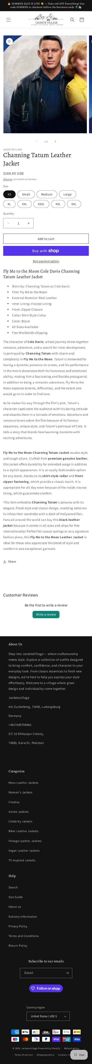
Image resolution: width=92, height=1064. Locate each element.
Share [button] (12, 561)
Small (26, 194)
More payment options (46, 261)
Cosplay (14, 802)
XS (9, 194)
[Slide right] (55, 141)
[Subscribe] (67, 973)
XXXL (41, 204)
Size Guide (16, 897)
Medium (47, 194)
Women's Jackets (21, 792)
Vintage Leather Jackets (25, 841)
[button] (8, 20)
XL (9, 204)
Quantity (8, 213)
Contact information (69, 1054)
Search (13, 887)
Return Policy (18, 945)
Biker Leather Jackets (24, 831)
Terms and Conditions (24, 936)
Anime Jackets (19, 812)
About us (15, 907)
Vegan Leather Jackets (24, 850)
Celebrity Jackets (20, 821)
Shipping (7, 179)
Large (68, 194)
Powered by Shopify (49, 1048)
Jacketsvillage (29, 1048)
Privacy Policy (18, 926)
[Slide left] (36, 141)
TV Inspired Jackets (22, 860)
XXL (24, 204)
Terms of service (24, 1054)
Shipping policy (45, 1054)
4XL (58, 204)
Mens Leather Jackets (24, 783)
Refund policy (71, 1048)
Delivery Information (23, 916)
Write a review (46, 614)
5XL (74, 204)
